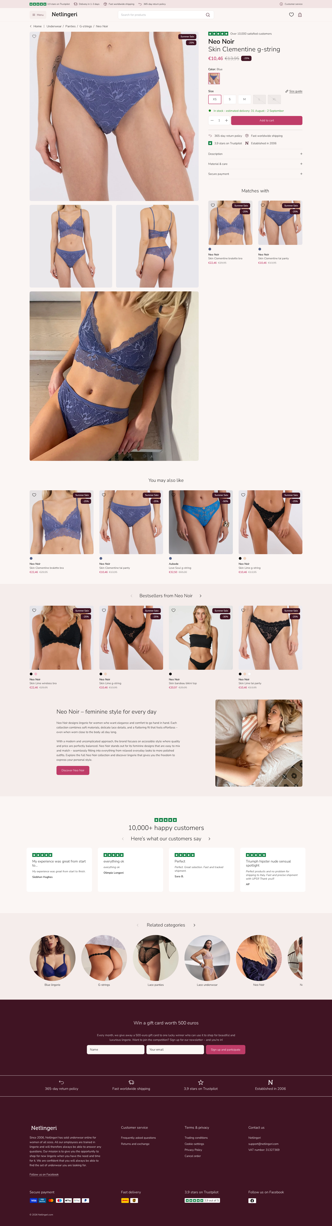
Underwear (53, 26)
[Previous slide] (122, 839)
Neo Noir (102, 26)
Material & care (217, 164)
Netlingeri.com (45, 1214)
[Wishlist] (291, 15)
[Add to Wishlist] (34, 36)
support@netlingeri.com (263, 1144)
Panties (70, 26)
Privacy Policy (193, 1150)
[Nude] (244, 558)
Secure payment (218, 174)
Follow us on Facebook (44, 1174)
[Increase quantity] (226, 120)
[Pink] (35, 674)
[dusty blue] (214, 78)
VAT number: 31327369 (264, 1150)
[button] (166, 15)
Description (215, 154)
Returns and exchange (135, 1144)
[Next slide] (209, 839)
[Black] (240, 558)
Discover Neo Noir (72, 770)
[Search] (208, 15)
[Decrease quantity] (212, 120)
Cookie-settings (194, 1144)
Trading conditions (196, 1138)
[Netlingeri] (64, 15)
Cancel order (193, 1156)
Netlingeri (254, 1138)
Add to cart (267, 120)
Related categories (166, 925)
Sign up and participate (225, 1050)
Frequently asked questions (138, 1138)
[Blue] (209, 249)
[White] (249, 674)
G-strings (86, 26)
